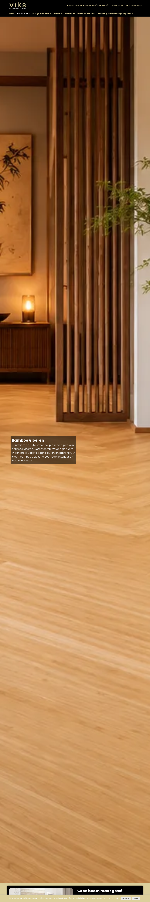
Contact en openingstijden (120, 13)
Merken (56, 13)
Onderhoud (69, 13)
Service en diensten (86, 13)
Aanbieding (101, 13)
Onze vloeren (22, 13)
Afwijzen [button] (136, 898)
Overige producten (40, 13)
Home (11, 13)
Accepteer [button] (125, 898)
